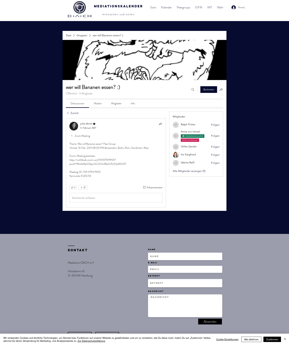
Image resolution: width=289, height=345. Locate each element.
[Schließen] (285, 339)
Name (152, 249)
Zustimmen (272, 339)
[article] (116, 163)
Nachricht (156, 291)
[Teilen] (160, 124)
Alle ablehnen (251, 339)
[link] (77, 103)
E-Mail (152, 262)
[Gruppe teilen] (221, 89)
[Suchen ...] (193, 89)
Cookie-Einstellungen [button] (227, 339)
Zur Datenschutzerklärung (91, 340)
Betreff (154, 276)
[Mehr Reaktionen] (83, 187)
